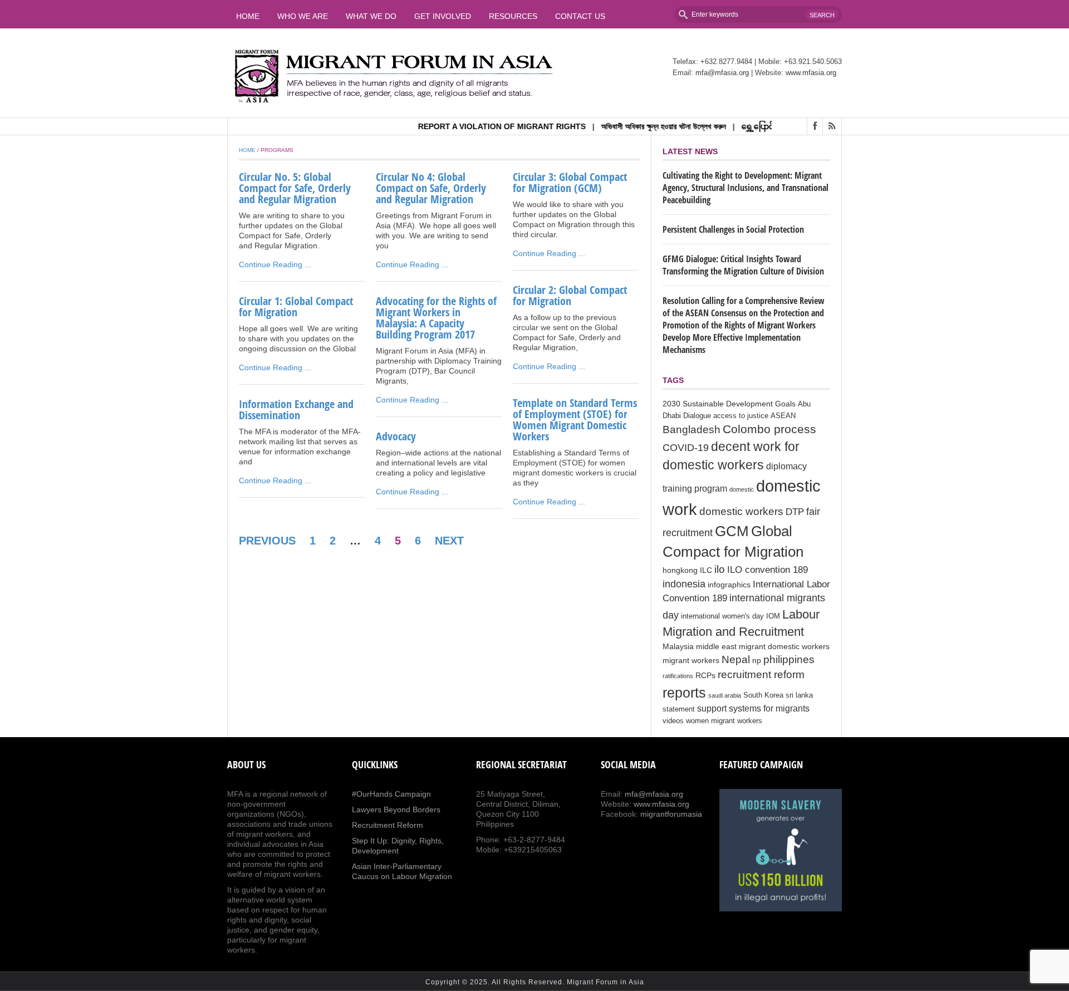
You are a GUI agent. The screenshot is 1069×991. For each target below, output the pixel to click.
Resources (513, 16)
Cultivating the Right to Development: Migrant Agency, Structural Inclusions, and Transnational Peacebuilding (745, 187)
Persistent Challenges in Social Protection (733, 229)
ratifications (678, 676)
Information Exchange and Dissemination (296, 409)
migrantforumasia (671, 814)
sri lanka (799, 695)
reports (684, 692)
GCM (732, 531)
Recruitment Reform (387, 825)
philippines (789, 659)
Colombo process (769, 429)
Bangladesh (691, 429)
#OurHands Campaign (391, 793)
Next (449, 540)
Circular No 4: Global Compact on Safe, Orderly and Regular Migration (431, 188)
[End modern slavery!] (780, 850)
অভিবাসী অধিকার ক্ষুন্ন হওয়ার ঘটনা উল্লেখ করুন (643, 126)
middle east (716, 646)
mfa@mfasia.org (722, 72)
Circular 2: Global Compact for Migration (570, 295)
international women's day (722, 616)
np (756, 660)
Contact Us (580, 16)
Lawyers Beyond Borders (396, 809)
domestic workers (741, 511)
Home (247, 16)
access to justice (740, 416)
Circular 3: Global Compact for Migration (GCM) (570, 182)
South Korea (763, 695)
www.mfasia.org (811, 72)
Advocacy (396, 436)
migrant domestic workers (784, 646)
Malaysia (678, 646)
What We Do (371, 16)
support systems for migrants (753, 708)
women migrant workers (724, 721)
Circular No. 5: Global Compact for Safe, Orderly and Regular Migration (295, 188)
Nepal (736, 659)
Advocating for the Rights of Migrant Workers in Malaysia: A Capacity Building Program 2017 (436, 317)
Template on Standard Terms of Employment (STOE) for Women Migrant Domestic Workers (575, 419)
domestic (741, 489)
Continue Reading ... (275, 264)
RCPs (705, 675)
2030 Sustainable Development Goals (729, 403)
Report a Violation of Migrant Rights (482, 126)
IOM (773, 616)
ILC (706, 570)
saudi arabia (724, 695)
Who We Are (302, 16)
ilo (719, 569)
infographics (729, 584)
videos (673, 721)
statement (679, 709)
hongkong (680, 570)
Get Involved (442, 16)
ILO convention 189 (767, 570)
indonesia (684, 584)
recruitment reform (761, 674)
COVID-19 (686, 447)
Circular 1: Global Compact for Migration (296, 306)
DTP (795, 512)
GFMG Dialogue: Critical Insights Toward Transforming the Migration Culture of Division (743, 265)
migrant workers (691, 660)
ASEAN (783, 416)
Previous (267, 540)
